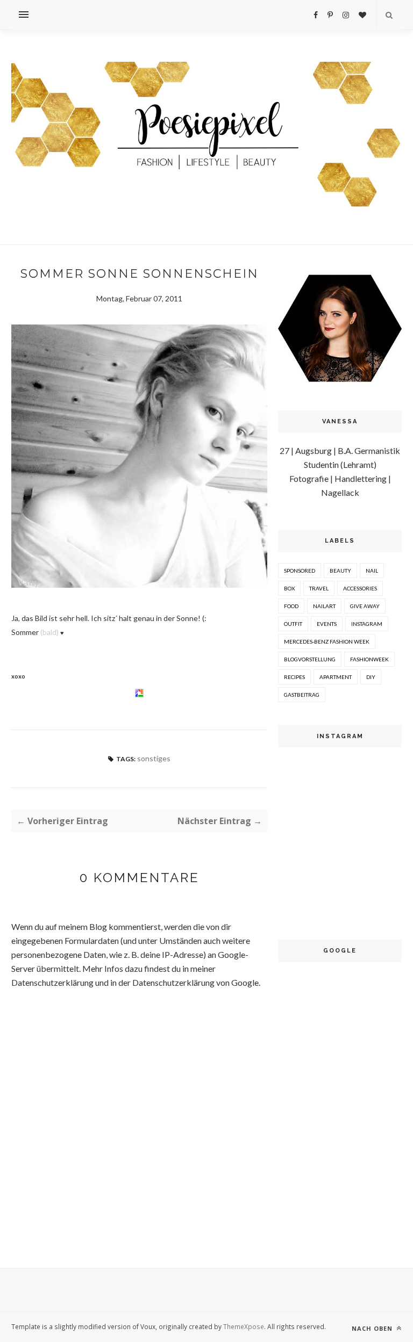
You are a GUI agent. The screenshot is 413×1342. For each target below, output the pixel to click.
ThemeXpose (243, 1326)
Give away (365, 606)
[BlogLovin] (362, 14)
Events (327, 624)
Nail (372, 570)
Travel (319, 588)
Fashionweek (369, 659)
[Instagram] (346, 14)
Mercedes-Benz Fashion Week (326, 641)
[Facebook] (316, 14)
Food (291, 606)
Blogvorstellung (310, 659)
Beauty (340, 570)
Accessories (360, 588)
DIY (370, 677)
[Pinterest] (330, 14)
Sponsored (299, 570)
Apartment (335, 677)
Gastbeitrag (301, 694)
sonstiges (153, 758)
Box (289, 588)
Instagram (366, 624)
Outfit (293, 624)
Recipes (294, 677)
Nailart (324, 606)
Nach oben (373, 1328)
